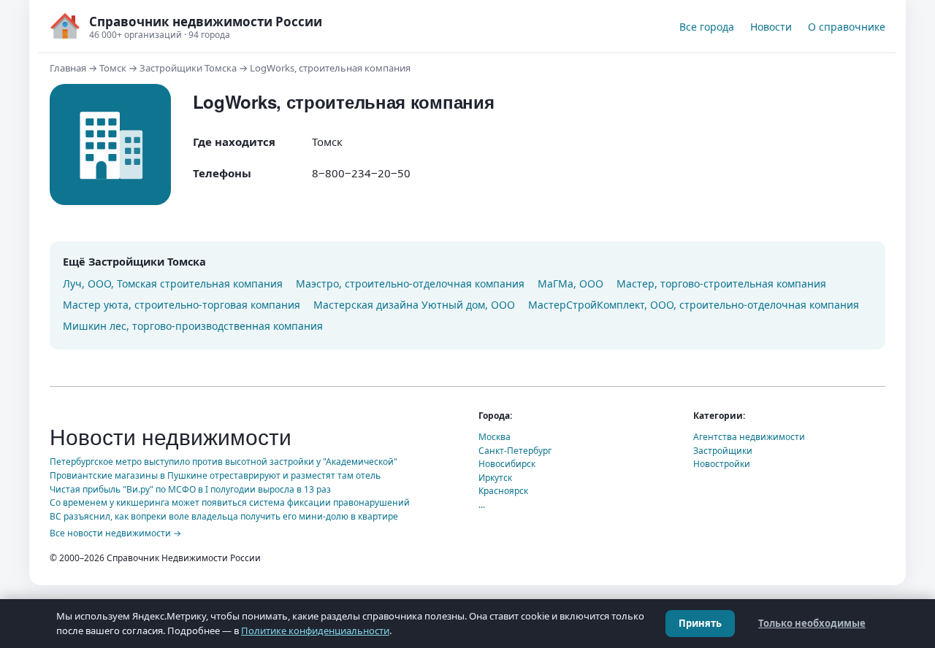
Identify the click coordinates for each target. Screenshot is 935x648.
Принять (700, 623)
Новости (771, 27)
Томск (112, 67)
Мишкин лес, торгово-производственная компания (193, 326)
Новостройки (721, 464)
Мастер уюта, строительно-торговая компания (181, 305)
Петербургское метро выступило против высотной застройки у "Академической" (223, 461)
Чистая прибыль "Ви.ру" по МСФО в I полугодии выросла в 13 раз (190, 489)
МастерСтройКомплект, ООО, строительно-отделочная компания (693, 305)
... (481, 504)
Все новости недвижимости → (115, 533)
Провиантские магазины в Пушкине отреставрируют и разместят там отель (215, 475)
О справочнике (846, 27)
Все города (706, 27)
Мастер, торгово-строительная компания (721, 283)
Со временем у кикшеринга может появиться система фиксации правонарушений (230, 502)
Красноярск (503, 491)
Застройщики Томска (188, 67)
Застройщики (722, 450)
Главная (68, 67)
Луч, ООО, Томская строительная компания (173, 283)
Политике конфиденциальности (315, 630)
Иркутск (495, 477)
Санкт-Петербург (515, 450)
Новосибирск (506, 464)
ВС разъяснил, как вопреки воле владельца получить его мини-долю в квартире (224, 516)
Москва (494, 437)
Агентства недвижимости (749, 437)
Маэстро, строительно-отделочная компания (410, 283)
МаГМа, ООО (570, 283)
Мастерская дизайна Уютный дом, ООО (414, 305)
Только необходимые (812, 623)
